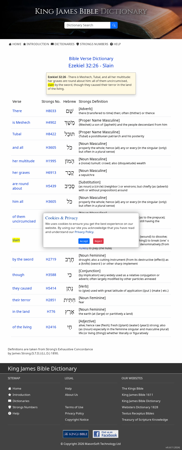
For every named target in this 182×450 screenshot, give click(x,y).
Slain (108, 65)
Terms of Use (74, 407)
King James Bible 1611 (137, 395)
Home (16, 44)
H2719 (51, 259)
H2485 (83, 248)
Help (117, 44)
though (18, 274)
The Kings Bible (132, 388)
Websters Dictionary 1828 (140, 407)
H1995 (51, 161)
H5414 (51, 288)
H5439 (51, 186)
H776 (51, 311)
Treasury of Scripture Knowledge (145, 419)
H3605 (51, 147)
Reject (98, 241)
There (17, 111)
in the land (21, 311)
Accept (84, 241)
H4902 (51, 122)
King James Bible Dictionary (141, 401)
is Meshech (21, 122)
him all (17, 201)
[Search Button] (114, 25)
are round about (20, 186)
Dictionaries (64, 44)
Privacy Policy (74, 413)
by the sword (22, 259)
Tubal (16, 134)
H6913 (51, 172)
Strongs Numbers (93, 44)
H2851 (51, 300)
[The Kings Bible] (76, 433)
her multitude (23, 161)
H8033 (51, 111)
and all (17, 147)
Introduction (37, 44)
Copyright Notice (77, 419)
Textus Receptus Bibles (138, 413)
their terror (21, 300)
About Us (71, 395)
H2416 (51, 327)
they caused (22, 288)
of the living (22, 327)
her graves (21, 172)
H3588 (51, 274)
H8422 (51, 134)
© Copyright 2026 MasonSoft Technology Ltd (91, 444)
